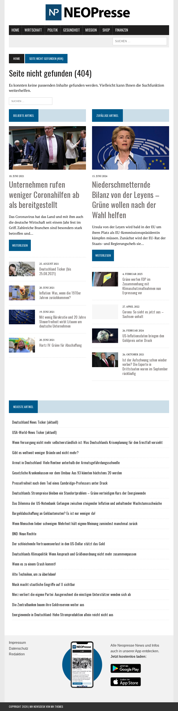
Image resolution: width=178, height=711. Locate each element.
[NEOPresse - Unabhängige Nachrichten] (89, 12)
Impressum (17, 642)
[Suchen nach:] (30, 100)
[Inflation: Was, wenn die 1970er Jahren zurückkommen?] (22, 297)
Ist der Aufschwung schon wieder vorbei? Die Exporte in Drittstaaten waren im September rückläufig (145, 366)
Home (15, 30)
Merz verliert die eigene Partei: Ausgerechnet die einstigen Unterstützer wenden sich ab (71, 594)
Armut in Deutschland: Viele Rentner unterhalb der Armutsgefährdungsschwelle (66, 462)
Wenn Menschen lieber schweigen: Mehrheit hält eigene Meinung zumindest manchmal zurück (74, 523)
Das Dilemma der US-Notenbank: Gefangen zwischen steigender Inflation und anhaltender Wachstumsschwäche (87, 503)
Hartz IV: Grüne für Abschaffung (60, 345)
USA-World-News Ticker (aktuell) (34, 432)
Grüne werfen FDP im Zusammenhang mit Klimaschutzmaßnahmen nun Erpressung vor (141, 286)
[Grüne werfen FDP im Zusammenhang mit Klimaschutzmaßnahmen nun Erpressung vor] (105, 283)
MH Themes (57, 706)
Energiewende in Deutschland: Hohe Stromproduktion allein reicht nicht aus (62, 614)
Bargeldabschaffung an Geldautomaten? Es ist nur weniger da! (53, 513)
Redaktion (17, 654)
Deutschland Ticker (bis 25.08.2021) (55, 271)
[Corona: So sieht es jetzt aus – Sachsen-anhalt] (105, 316)
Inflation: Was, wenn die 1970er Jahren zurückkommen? (60, 295)
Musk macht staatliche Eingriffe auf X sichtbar (43, 584)
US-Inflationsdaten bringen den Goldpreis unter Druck (143, 338)
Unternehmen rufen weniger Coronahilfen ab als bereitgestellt (44, 194)
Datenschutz (18, 648)
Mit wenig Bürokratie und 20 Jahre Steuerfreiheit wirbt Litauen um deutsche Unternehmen (62, 322)
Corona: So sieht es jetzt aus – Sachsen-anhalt (143, 314)
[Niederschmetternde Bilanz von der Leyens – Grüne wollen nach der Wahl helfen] (130, 166)
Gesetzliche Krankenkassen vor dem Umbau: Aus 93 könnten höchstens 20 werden (67, 472)
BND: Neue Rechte (24, 533)
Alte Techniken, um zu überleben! (34, 574)
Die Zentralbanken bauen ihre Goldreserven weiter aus (48, 604)
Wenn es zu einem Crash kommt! (34, 564)
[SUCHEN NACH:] (140, 40)
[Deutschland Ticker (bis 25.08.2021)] (22, 273)
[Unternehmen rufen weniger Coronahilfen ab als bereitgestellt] (47, 166)
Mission (91, 30)
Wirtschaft (33, 30)
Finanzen (121, 30)
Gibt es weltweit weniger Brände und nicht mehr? (45, 452)
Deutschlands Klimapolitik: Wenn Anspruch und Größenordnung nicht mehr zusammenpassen (74, 554)
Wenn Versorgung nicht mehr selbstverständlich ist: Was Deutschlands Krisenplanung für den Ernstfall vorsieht (87, 442)
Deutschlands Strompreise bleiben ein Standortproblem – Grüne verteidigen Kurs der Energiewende (79, 493)
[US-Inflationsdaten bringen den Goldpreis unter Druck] (105, 340)
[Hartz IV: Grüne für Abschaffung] (22, 349)
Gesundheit (71, 30)
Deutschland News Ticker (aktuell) (35, 422)
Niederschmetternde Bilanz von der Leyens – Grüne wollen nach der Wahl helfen (125, 199)
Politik (53, 30)
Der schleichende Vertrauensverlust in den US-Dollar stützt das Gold (58, 543)
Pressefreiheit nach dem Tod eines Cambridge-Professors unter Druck (59, 483)
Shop (106, 30)
